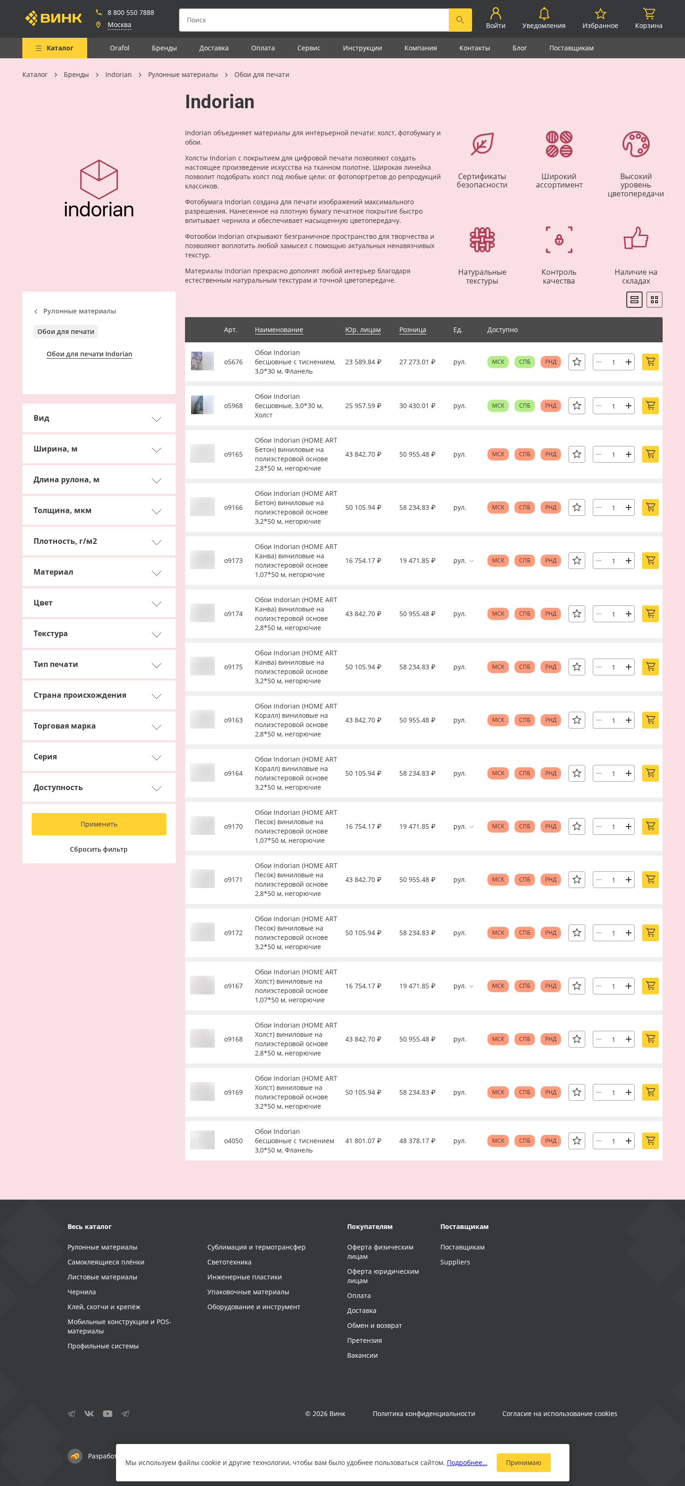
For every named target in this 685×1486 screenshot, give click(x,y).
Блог (520, 47)
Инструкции (362, 47)
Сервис (309, 47)
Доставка (214, 47)
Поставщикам (571, 47)
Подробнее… (467, 1462)
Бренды (164, 47)
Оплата (263, 47)
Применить (99, 823)
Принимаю (523, 1462)
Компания (420, 47)
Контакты (474, 47)
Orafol (120, 47)
